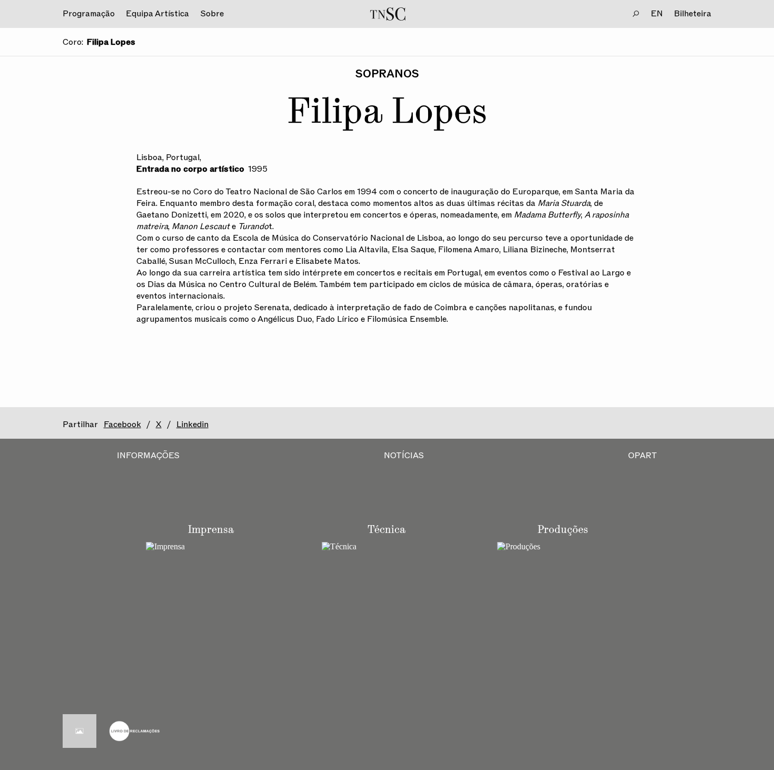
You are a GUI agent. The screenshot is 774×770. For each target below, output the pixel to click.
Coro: (73, 42)
